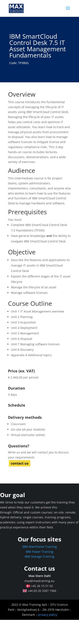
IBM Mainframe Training (39, 547)
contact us (19, 463)
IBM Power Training (39, 552)
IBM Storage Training (39, 556)
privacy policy (47, 615)
